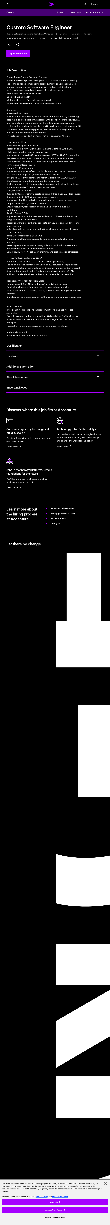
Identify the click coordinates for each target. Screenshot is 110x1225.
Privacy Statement (60, 1197)
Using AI (55, 523)
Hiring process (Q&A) (63, 513)
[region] (55, 1202)
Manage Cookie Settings (55, 1217)
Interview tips (58, 518)
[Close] (106, 1184)
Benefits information (62, 508)
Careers (10, 12)
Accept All (55, 1202)
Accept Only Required (55, 1210)
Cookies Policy (42, 1197)
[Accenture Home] (51, 4)
